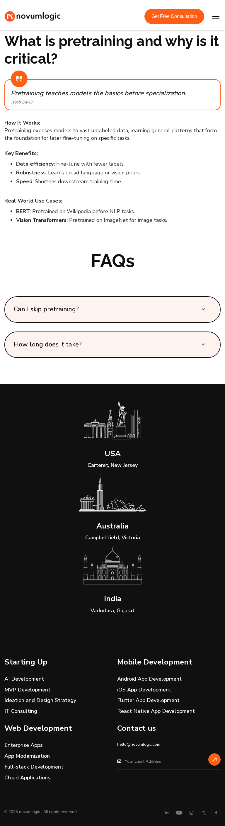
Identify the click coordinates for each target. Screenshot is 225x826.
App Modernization (27, 755)
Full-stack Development (33, 766)
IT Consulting (20, 711)
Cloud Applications (27, 777)
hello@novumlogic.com (138, 744)
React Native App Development (156, 711)
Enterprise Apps (23, 745)
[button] (215, 16)
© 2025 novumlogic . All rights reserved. (41, 811)
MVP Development (27, 689)
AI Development (24, 678)
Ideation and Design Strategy (40, 700)
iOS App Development (144, 689)
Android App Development (149, 678)
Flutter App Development (148, 700)
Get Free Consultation (174, 16)
